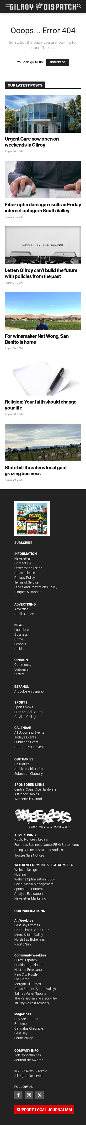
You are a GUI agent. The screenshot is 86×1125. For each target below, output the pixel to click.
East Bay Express (27, 925)
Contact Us (22, 563)
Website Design (25, 870)
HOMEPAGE (57, 62)
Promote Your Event (29, 747)
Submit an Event (26, 742)
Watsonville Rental (28, 799)
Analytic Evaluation (28, 894)
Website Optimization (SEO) (34, 879)
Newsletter (22, 558)
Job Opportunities (27, 1055)
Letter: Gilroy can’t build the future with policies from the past (41, 273)
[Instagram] (29, 1095)
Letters (19, 674)
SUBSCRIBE (23, 543)
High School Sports (28, 712)
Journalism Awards (28, 1060)
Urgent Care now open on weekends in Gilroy (32, 142)
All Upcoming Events (29, 732)
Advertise (21, 609)
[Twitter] (39, 1095)
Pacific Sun (22, 944)
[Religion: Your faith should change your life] (43, 377)
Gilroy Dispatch (25, 960)
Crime (18, 639)
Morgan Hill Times (27, 984)
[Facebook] (18, 1095)
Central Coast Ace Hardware (35, 789)
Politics (19, 649)
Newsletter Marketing (30, 898)
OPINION (21, 660)
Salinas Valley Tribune (30, 993)
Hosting (20, 874)
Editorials (21, 669)
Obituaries (21, 764)
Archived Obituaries (28, 769)
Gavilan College (25, 717)
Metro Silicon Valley (28, 935)
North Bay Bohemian (29, 939)
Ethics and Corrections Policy (35, 587)
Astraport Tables (26, 794)
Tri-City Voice (23, 1003)
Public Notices (24, 614)
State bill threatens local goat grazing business (36, 470)
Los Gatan (22, 979)
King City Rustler (26, 974)
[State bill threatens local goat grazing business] (43, 442)
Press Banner (24, 989)
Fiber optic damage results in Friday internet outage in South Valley (43, 207)
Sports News (23, 707)
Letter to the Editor (28, 568)
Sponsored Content (28, 889)
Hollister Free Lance (28, 970)
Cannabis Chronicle (28, 1028)
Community (23, 664)
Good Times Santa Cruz (31, 930)
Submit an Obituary (28, 773)
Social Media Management (34, 884)
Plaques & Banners (28, 592)
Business (21, 634)
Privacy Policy (24, 577)
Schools (20, 644)
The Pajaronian (25, 998)
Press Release (24, 573)
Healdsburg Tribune (28, 965)
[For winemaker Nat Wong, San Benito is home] (43, 311)
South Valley (23, 1038)
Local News (22, 630)
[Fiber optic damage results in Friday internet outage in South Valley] (43, 179)
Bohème (20, 1024)
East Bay (20, 1033)
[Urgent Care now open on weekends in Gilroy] (43, 114)
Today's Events (25, 737)
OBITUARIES (23, 759)
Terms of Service (26, 582)
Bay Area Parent (26, 1019)
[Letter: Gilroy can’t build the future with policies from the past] (43, 245)
